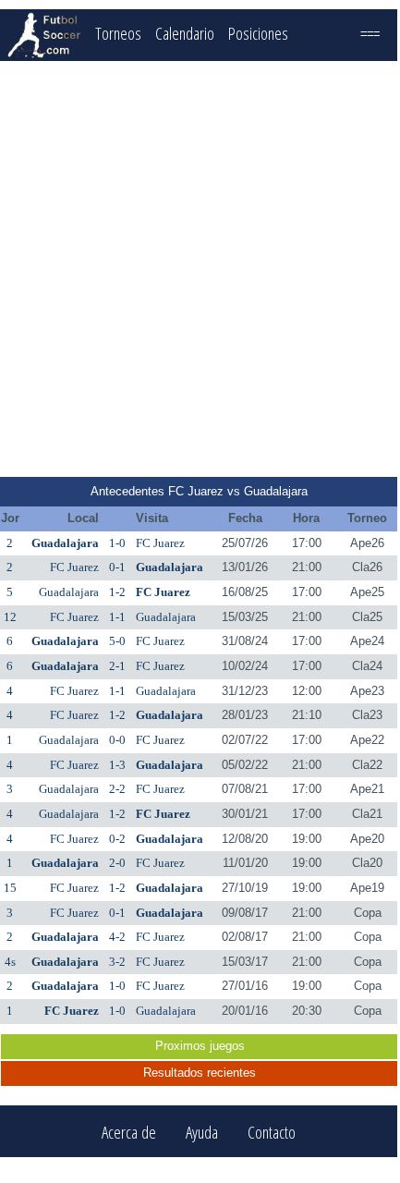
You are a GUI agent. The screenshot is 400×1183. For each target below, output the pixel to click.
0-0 (117, 740)
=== (370, 32)
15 (10, 888)
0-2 (117, 839)
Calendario (184, 32)
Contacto (272, 1131)
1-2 (117, 592)
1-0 (117, 543)
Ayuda (202, 1131)
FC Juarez (160, 543)
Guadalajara (65, 543)
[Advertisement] (198, 269)
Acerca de (129, 1131)
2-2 (117, 789)
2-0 (117, 863)
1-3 (117, 765)
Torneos (118, 32)
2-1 (117, 666)
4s (10, 962)
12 (10, 617)
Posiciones (258, 32)
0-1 (117, 567)
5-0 (117, 641)
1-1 (117, 617)
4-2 (117, 937)
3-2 (117, 962)
